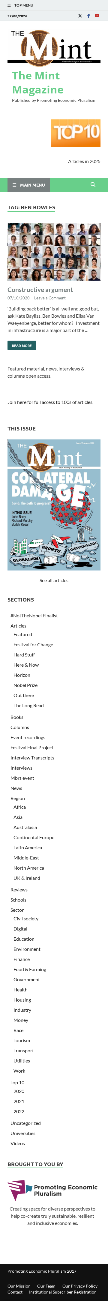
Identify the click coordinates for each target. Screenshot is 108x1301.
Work (19, 1071)
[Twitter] (80, 15)
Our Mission (19, 1285)
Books (16, 717)
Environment (27, 949)
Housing (22, 999)
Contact (15, 1291)
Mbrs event (22, 778)
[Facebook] (88, 15)
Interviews (21, 768)
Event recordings (27, 737)
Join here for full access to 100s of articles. (50, 402)
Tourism (22, 1040)
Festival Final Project (31, 747)
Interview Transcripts (32, 757)
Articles (18, 625)
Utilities (22, 1060)
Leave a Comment (50, 298)
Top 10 (17, 1082)
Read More (20, 344)
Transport (24, 1050)
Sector (17, 910)
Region (17, 798)
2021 (19, 1101)
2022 (19, 1111)
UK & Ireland (27, 878)
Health (21, 989)
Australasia (25, 827)
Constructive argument (40, 289)
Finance (22, 959)
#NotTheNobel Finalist (34, 615)
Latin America (28, 847)
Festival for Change (33, 644)
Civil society (26, 918)
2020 (19, 1091)
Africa (20, 807)
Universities (22, 1133)
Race (18, 1030)
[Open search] (93, 185)
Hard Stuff (24, 654)
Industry (22, 1010)
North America (29, 868)
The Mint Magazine (38, 82)
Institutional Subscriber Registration (63, 1291)
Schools (18, 899)
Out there (24, 695)
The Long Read (29, 705)
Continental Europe (34, 837)
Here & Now (26, 665)
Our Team (46, 1285)
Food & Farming (30, 969)
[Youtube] (96, 15)
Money (21, 1020)
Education (24, 939)
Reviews (19, 889)
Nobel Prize (26, 685)
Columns (19, 727)
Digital (20, 928)
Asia (18, 817)
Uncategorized (25, 1123)
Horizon (22, 675)
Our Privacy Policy (80, 1285)
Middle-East (26, 857)
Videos (17, 1143)
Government (27, 979)
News (16, 788)
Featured (23, 634)
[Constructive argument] (54, 252)
